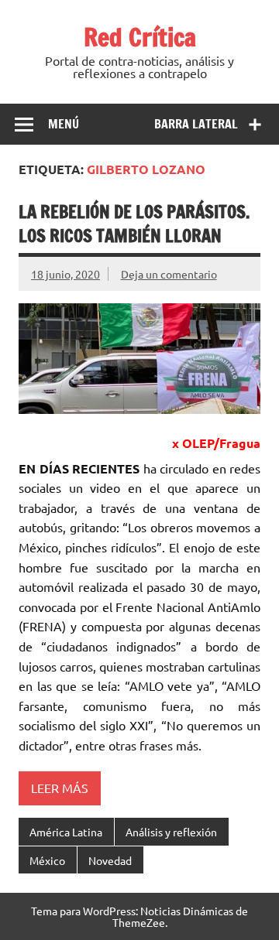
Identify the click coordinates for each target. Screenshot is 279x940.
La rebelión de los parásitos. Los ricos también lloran (134, 224)
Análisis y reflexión (171, 832)
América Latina (65, 832)
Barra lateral (196, 123)
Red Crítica (140, 37)
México (47, 860)
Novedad (110, 860)
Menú (63, 123)
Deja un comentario (169, 274)
